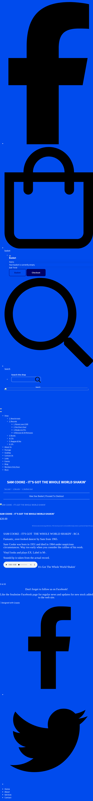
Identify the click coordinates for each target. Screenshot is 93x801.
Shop (7, 416)
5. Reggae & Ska (15, 441)
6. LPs (11, 444)
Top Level (7, 489)
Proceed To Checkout (54, 496)
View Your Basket (36, 496)
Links (7, 458)
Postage (8, 450)
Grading (8, 453)
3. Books (12, 436)
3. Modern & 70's (20, 430)
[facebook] (49, 143)
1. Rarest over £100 (21, 424)
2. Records (13, 421)
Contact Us (9, 456)
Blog (6, 464)
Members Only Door (12, 467)
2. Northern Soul (20, 427)
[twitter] (49, 784)
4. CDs (11, 438)
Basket (17, 272)
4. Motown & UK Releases (23, 433)
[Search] (38, 379)
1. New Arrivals (14, 418)
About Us (8, 447)
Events (7, 461)
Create (17, 602)
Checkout (36, 272)
